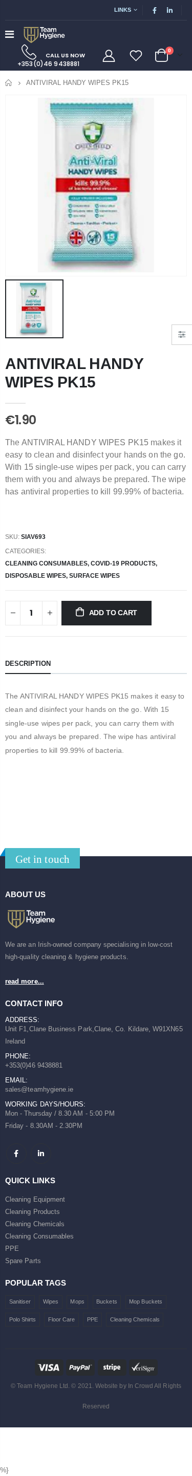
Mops (77, 1301)
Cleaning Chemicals (35, 1224)
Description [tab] (28, 663)
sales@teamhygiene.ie (39, 1089)
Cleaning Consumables (46, 563)
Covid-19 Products (123, 563)
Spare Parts (23, 1261)
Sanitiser (20, 1301)
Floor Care (61, 1319)
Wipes (50, 1301)
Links (122, 10)
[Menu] (9, 34)
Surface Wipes (94, 575)
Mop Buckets (145, 1301)
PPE (12, 1248)
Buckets (106, 1301)
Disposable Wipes (35, 575)
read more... (24, 981)
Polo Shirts (22, 1319)
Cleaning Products (32, 1211)
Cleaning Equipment (35, 1199)
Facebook (16, 1153)
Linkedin (41, 1153)
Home (9, 83)
